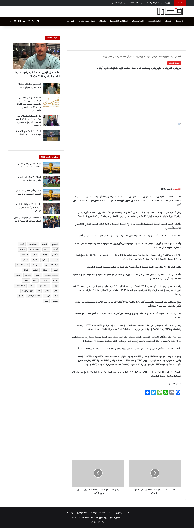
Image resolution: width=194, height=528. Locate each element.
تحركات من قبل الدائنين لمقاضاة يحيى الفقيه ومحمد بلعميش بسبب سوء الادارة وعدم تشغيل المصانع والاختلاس (28, 104)
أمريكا (22, 244)
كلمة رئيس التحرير (87, 21)
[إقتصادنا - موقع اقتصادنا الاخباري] (163, 11)
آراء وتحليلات (138, 21)
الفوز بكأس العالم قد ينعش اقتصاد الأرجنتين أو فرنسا (28, 192)
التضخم (55, 259)
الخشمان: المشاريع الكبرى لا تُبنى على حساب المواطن (28, 133)
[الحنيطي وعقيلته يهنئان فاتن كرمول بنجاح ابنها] (51, 88)
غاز (39, 290)
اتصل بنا (70, 21)
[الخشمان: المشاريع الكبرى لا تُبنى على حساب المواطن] (51, 135)
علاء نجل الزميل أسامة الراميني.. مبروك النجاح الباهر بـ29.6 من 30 (37, 74)
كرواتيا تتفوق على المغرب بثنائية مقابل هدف (29, 179)
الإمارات (44, 254)
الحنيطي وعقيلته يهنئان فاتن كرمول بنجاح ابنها (29, 85)
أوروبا (46, 249)
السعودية (36, 265)
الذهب (25, 259)
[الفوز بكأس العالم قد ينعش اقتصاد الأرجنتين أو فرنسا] (51, 195)
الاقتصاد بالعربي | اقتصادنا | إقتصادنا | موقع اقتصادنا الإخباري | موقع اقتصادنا (97, 512)
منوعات (102, 21)
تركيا (35, 280)
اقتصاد (22, 249)
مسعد (55, 301)
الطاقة (45, 270)
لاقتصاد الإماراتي (34, 295)
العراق (26, 270)
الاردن (35, 254)
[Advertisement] (126, 38)
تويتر (56, 285)
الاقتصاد (25, 254)
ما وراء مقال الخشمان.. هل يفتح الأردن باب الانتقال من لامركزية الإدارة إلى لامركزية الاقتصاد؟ (28, 120)
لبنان (21, 295)
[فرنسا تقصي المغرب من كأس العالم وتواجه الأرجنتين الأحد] (51, 222)
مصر (46, 301)
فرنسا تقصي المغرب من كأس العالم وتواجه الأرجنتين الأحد (27, 219)
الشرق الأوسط (154, 21)
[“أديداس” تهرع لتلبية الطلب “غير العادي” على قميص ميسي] (51, 208)
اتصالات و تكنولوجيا (119, 21)
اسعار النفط (34, 249)
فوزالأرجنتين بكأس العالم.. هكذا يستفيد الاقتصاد (29, 165)
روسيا (47, 290)
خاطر (32, 285)
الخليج (44, 259)
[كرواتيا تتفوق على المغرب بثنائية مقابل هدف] (51, 181)
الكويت (28, 275)
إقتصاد (168, 21)
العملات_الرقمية (51, 275)
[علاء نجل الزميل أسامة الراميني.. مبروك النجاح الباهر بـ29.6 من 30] (36, 56)
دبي (56, 290)
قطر (56, 295)
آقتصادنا (177, 189)
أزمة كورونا (33, 244)
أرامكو (44, 244)
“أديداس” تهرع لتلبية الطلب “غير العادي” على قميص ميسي (28, 207)
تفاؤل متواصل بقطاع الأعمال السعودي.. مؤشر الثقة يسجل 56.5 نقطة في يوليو (139, 3)
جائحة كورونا (44, 285)
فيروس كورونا (27, 290)
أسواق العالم (164, 56)
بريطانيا (45, 280)
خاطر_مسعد (20, 285)
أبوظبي (55, 244)
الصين (55, 270)
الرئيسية (180, 21)
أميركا (55, 249)
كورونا (47, 295)
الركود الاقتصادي (51, 265)
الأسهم (55, 254)
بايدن (55, 280)
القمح (38, 275)
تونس (26, 280)
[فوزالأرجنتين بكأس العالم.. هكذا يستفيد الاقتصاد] (51, 168)
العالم (35, 270)
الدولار (35, 259)
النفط (18, 275)
